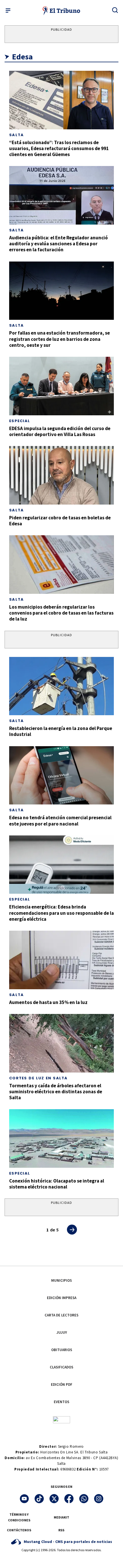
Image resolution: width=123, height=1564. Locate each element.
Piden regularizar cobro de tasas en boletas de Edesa (60, 521)
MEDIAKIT (61, 1517)
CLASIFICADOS (61, 1367)
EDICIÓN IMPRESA (61, 1297)
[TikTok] (39, 1498)
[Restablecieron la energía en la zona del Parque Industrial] (61, 686)
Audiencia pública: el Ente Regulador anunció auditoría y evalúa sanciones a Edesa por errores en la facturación (58, 244)
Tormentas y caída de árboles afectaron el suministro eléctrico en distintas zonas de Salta (55, 1091)
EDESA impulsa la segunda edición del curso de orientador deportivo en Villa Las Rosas (59, 431)
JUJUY (61, 1332)
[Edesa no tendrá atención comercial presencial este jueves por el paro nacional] (61, 775)
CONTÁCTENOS (19, 1530)
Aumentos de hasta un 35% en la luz (48, 1002)
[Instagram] (98, 1498)
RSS (61, 1530)
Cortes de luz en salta (38, 1078)
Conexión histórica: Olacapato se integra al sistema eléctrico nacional (56, 1184)
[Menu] (8, 10)
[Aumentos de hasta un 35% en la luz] (61, 960)
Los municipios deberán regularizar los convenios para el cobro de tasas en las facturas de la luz (61, 613)
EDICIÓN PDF (61, 1384)
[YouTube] (24, 1498)
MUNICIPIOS (61, 1280)
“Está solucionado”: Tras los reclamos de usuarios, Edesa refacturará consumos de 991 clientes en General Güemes (59, 148)
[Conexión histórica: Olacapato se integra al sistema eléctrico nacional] (61, 1138)
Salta (16, 135)
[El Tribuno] (61, 10)
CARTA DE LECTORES (61, 1315)
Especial (19, 421)
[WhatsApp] (83, 1498)
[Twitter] (54, 1498)
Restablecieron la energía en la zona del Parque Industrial (60, 731)
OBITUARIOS (61, 1349)
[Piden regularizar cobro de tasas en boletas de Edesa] (61, 475)
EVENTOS (61, 1401)
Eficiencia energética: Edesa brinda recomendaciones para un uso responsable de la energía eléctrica (61, 913)
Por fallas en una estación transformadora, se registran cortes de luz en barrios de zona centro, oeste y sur (59, 339)
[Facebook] (69, 1498)
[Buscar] (115, 10)
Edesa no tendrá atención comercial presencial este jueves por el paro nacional (60, 820)
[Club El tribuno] (61, 1419)
